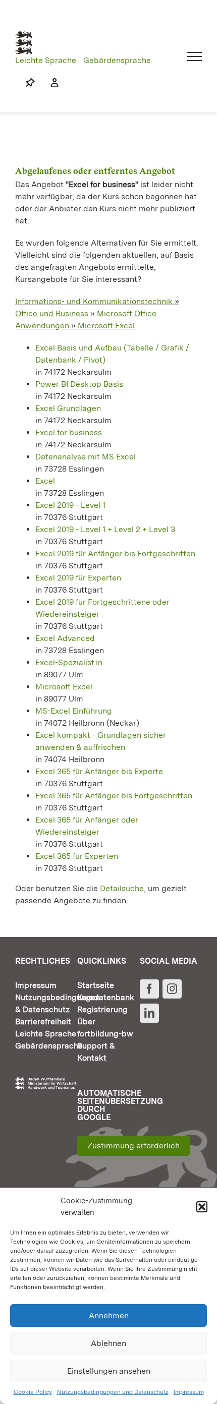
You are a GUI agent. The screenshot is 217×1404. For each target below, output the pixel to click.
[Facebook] (149, 989)
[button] (202, 1207)
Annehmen (109, 1315)
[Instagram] (172, 989)
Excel (45, 481)
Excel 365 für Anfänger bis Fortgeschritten (113, 795)
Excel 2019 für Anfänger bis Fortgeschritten (115, 553)
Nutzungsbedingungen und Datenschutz (113, 1391)
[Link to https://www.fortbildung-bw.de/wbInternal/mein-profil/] (49, 82)
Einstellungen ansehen (108, 1371)
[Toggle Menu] (194, 56)
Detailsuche (122, 888)
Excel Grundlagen (68, 408)
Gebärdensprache (117, 60)
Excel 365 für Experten (76, 856)
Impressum (189, 1391)
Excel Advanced (65, 638)
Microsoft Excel (106, 325)
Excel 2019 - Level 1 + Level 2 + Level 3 (105, 529)
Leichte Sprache (45, 60)
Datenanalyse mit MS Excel (85, 456)
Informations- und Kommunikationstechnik (94, 301)
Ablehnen (108, 1343)
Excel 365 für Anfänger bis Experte (99, 771)
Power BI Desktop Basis (79, 384)
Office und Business (51, 313)
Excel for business (68, 432)
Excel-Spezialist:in (68, 662)
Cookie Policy (33, 1391)
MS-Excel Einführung (73, 711)
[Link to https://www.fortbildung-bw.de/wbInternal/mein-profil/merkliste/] (30, 82)
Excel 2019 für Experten (78, 577)
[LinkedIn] (149, 1013)
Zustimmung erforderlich (133, 1145)
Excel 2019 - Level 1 (70, 505)
